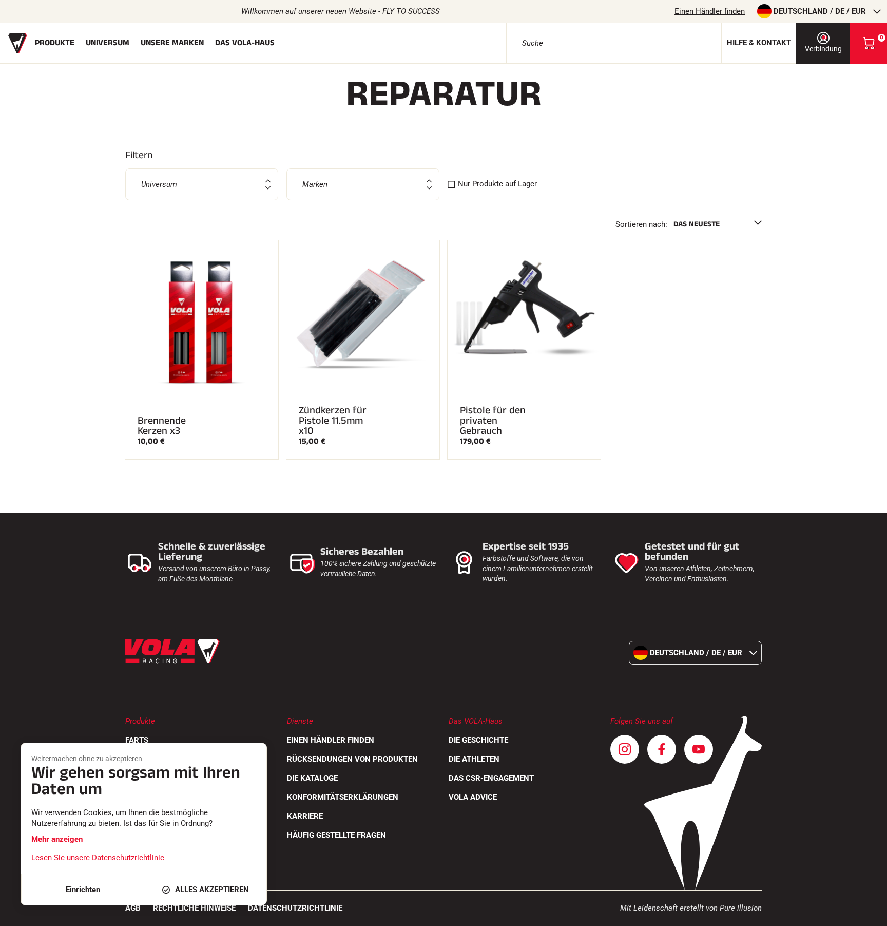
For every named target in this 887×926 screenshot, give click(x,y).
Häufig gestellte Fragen (336, 835)
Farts (136, 740)
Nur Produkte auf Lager (497, 183)
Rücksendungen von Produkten (352, 759)
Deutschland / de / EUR (820, 11)
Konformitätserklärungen (342, 797)
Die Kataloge (312, 778)
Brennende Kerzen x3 (162, 425)
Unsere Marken (172, 43)
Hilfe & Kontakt (759, 42)
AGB (133, 908)
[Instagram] (624, 749)
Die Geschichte (478, 740)
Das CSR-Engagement (491, 778)
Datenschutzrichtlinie (295, 908)
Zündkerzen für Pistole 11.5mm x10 (333, 420)
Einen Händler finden (709, 11)
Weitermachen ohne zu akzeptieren (86, 758)
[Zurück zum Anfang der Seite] (866, 913)
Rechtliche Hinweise (194, 908)
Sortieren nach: (641, 224)
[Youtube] (698, 749)
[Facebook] (661, 749)
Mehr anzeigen (57, 839)
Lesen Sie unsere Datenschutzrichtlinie (97, 857)
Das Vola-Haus (245, 43)
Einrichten (83, 889)
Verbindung (823, 49)
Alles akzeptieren (212, 889)
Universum (107, 43)
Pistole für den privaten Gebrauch (493, 420)
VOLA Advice (473, 797)
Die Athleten (474, 759)
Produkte (54, 43)
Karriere (305, 816)
